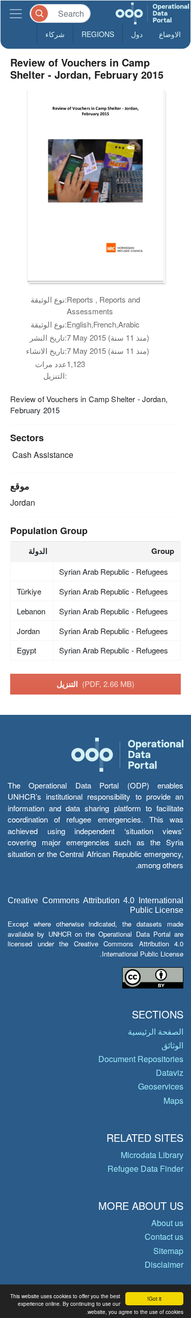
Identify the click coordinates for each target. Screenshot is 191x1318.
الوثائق (172, 1045)
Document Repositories (140, 1059)
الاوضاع (170, 34)
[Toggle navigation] (16, 13)
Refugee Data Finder (145, 1168)
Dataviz (169, 1072)
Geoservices (160, 1086)
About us (167, 1223)
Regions (97, 34)
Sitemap (168, 1251)
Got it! (154, 1298)
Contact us (164, 1236)
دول (137, 34)
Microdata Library (152, 1155)
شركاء (55, 34)
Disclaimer (164, 1264)
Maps (173, 1100)
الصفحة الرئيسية (155, 1031)
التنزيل (95, 683)
